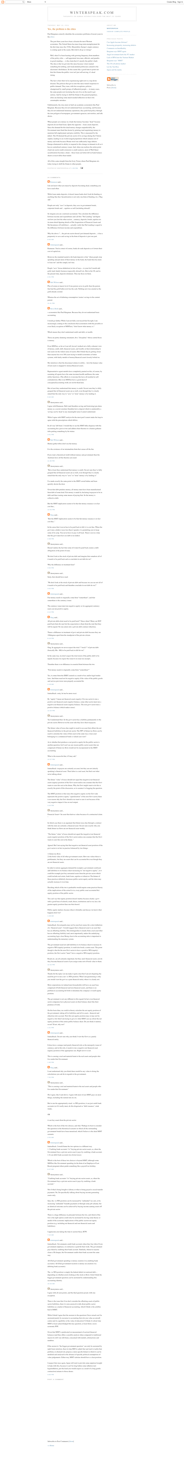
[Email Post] (81, 168)
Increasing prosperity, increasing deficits (121, 45)
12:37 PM (51, 759)
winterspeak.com (92, 12)
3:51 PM (51, 434)
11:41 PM (51, 303)
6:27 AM (51, 1169)
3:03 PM (51, 588)
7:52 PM (51, 1077)
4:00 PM (51, 1374)
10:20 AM (51, 1283)
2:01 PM (51, 277)
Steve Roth (54, 308)
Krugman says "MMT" (115, 60)
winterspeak (54, 245)
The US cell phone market (116, 63)
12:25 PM (51, 710)
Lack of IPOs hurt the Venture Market (120, 57)
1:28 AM (51, 916)
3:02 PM (51, 568)
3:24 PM (51, 805)
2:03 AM (51, 1137)
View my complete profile (118, 31)
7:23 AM (51, 1235)
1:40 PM (51, 1062)
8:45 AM (51, 239)
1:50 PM (75, 168)
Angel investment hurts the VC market (121, 54)
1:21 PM (51, 1027)
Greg (52, 515)
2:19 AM (51, 684)
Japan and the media (114, 69)
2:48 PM (51, 539)
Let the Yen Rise (113, 67)
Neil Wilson (54, 282)
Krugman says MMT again (116, 51)
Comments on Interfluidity (116, 48)
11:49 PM (51, 461)
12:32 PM (51, 964)
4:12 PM (51, 612)
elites (52, 37)
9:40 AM (51, 397)
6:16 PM (51, 638)
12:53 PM (51, 509)
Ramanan (53, 182)
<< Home (51, 1445)
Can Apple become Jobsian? (117, 42)
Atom (71, 1441)
